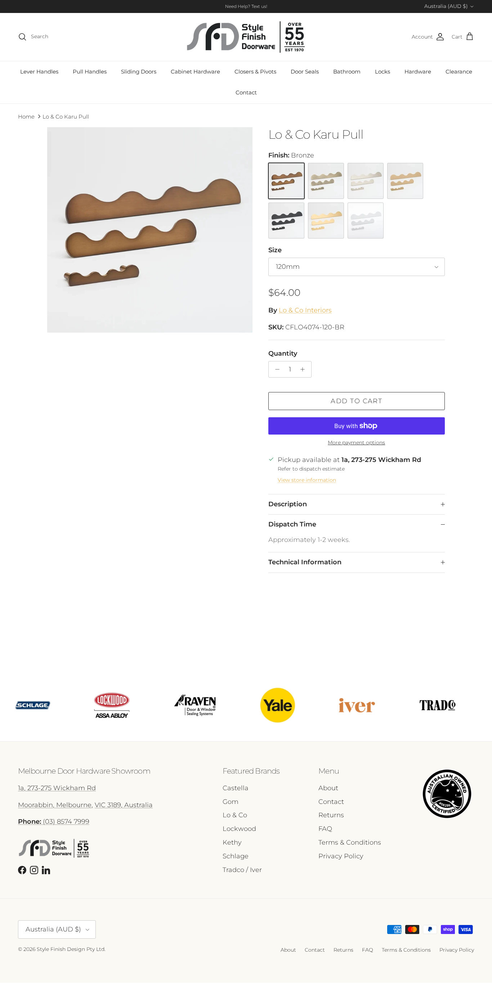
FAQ (325, 829)
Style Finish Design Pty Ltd (70, 949)
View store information (307, 480)
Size (275, 250)
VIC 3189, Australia (124, 805)
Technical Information (304, 562)
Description (287, 504)
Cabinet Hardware (195, 71)
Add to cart (356, 401)
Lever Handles (39, 71)
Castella (236, 788)
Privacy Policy (340, 856)
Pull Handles (90, 71)
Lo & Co (235, 815)
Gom (230, 802)
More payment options (356, 443)
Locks (382, 71)
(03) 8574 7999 (53, 822)
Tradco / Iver (242, 870)
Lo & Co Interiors (305, 310)
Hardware (417, 71)
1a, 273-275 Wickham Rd (57, 788)
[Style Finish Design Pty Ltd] (246, 37)
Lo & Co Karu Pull (66, 116)
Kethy (232, 842)
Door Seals (305, 71)
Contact (246, 92)
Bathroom (347, 71)
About (328, 788)
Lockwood (239, 829)
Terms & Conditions (349, 842)
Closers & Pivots (255, 71)
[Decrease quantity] (275, 369)
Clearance (459, 71)
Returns (331, 815)
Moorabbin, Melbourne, (55, 805)
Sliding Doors (138, 71)
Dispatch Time (292, 524)
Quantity (282, 353)
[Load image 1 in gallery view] (149, 230)
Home (26, 116)
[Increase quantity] (304, 369)
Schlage (236, 856)
